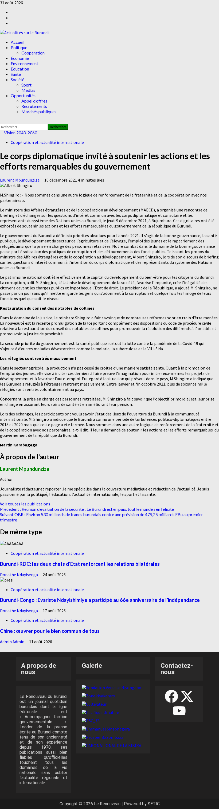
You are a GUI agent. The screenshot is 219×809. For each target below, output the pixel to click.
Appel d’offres (34, 100)
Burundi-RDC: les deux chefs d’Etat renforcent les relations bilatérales (80, 564)
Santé (16, 74)
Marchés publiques (38, 111)
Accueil (17, 42)
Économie (20, 58)
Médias (28, 90)
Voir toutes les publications (25, 503)
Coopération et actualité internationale (47, 142)
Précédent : (87, 509)
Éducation (20, 68)
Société (17, 79)
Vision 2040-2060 (20, 132)
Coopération (33, 52)
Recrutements (34, 106)
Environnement (24, 63)
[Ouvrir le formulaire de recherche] (1, 121)
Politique (19, 47)
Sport (26, 84)
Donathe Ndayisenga (19, 574)
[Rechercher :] (24, 126)
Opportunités (23, 95)
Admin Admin (12, 641)
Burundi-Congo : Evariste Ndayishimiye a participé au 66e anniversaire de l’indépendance (100, 600)
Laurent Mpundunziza (20, 180)
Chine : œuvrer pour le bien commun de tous (50, 631)
